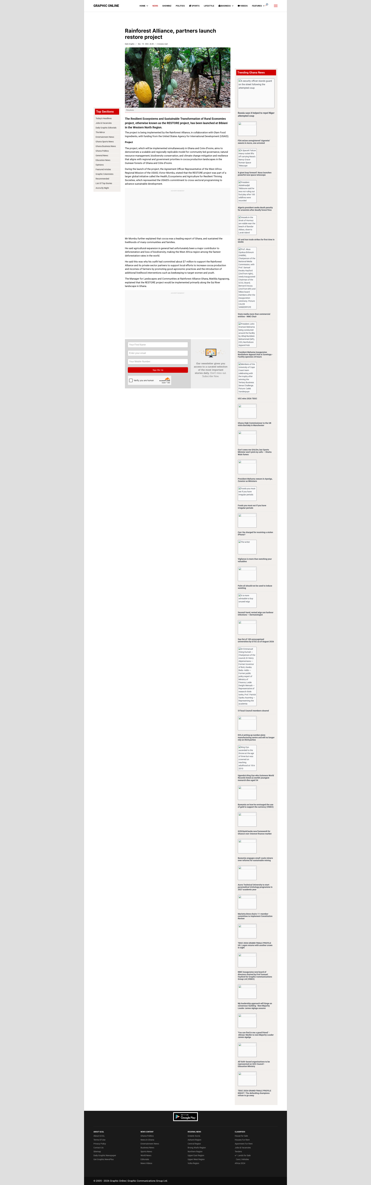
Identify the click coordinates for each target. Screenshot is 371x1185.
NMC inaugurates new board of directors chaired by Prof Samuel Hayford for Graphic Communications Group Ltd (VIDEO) (255, 975)
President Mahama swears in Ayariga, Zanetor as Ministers (255, 480)
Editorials (145, 1159)
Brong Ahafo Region (197, 1147)
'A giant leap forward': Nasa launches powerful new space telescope (254, 173)
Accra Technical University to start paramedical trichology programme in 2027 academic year (255, 887)
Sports (195, 6)
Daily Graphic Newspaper (104, 1155)
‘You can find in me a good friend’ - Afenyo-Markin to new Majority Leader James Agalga (256, 1034)
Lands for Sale (244, 1155)
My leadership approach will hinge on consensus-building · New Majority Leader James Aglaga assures (255, 1005)
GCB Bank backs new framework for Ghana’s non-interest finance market (255, 832)
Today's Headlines (104, 118)
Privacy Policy (99, 1144)
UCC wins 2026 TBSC (247, 398)
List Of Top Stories (104, 183)
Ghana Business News (106, 146)
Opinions (100, 165)
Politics (180, 6)
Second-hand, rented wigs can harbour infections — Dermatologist (255, 613)
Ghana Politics (102, 151)
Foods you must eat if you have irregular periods (252, 506)
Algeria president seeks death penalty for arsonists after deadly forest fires (255, 208)
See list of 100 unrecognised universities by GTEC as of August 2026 (256, 640)
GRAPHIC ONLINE (106, 5)
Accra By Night (102, 188)
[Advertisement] (107, 59)
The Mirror (100, 132)
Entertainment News (105, 137)
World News (146, 1155)
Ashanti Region (194, 1140)
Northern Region (195, 1151)
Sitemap (97, 1151)
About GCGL (99, 1136)
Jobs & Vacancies (104, 123)
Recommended (102, 179)
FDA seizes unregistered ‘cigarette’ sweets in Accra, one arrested (254, 141)
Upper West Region (196, 1159)
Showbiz (166, 6)
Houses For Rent (242, 1140)
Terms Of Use (99, 1140)
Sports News (146, 1151)
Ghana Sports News (105, 141)
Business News (147, 1147)
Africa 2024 (240, 1163)
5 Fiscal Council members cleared (253, 711)
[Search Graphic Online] (266, 4)
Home (142, 6)
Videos (244, 6)
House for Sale (241, 1136)
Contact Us (98, 1147)
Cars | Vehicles (242, 1159)
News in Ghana (147, 1140)
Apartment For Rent (244, 1144)
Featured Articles (103, 169)
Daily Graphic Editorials (106, 128)
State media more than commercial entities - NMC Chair (254, 315)
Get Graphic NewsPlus (103, 1159)
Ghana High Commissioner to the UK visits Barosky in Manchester (254, 424)
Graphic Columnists (104, 174)
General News (102, 155)
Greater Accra (194, 1136)
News (155, 6)
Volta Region (193, 1163)
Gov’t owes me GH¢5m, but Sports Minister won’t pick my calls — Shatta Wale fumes (255, 452)
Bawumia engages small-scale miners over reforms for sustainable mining (255, 859)
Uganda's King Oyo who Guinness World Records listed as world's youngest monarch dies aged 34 (256, 777)
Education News (103, 160)
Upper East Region (196, 1155)
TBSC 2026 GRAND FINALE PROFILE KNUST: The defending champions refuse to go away (254, 1092)
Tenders (238, 1151)
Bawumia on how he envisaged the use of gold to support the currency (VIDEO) (256, 805)
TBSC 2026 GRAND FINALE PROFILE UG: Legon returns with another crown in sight (255, 945)
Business (226, 6)
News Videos (146, 1163)
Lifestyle (209, 6)
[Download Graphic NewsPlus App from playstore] (185, 1116)
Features (257, 6)
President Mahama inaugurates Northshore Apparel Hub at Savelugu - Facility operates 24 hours (255, 354)
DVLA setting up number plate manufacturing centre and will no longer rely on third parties (256, 737)
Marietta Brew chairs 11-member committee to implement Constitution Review (255, 916)
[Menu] (276, 6)
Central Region (194, 1144)
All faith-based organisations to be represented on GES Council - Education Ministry (254, 1064)
